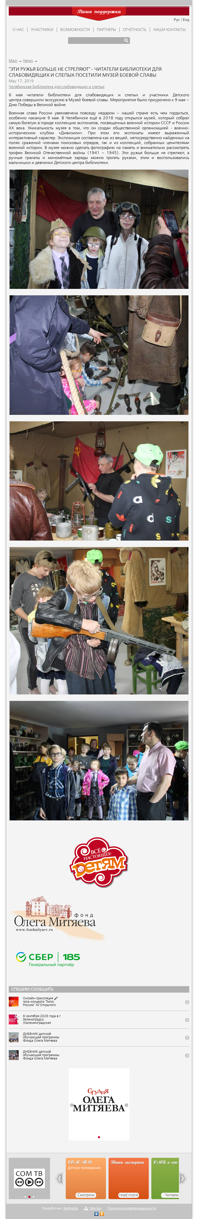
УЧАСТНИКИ (42, 30)
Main (13, 61)
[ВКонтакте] (96, 1214)
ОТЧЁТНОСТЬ (134, 30)
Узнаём (171, 1195)
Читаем (129, 1195)
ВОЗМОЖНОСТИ (75, 30)
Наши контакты (169, 30)
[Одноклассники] (102, 1214)
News (28, 61)
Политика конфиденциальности (132, 1208)
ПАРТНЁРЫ (106, 30)
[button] (71, 1105)
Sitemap (95, 1208)
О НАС (18, 30)
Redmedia (70, 1208)
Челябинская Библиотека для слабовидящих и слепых (56, 87)
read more (86, 1195)
